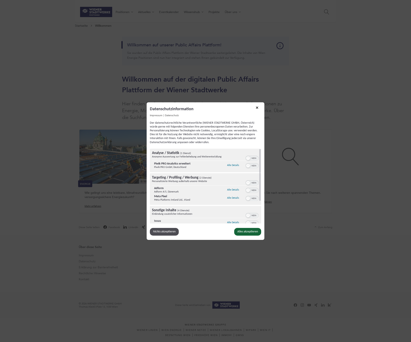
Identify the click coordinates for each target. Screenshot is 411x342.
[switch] (252, 157)
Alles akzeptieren (247, 231)
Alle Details (233, 165)
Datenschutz (172, 115)
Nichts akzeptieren (164, 231)
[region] (205, 186)
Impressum (156, 115)
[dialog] (205, 171)
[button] (248, 158)
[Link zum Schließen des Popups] (258, 109)
